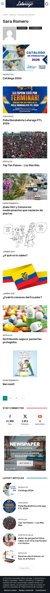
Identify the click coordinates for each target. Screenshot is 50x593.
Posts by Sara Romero (26, 15)
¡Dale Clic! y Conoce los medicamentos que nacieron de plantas (23, 210)
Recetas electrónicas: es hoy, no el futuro (31, 557)
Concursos (8, 116)
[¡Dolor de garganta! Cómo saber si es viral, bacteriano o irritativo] (9, 539)
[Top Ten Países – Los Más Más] (25, 145)
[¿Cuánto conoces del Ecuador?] (25, 277)
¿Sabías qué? (9, 252)
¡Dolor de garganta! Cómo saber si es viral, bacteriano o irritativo (32, 541)
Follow (25, 415)
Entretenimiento (10, 203)
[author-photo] (10, 33)
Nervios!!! (8, 384)
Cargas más (24, 568)
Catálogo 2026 (12, 78)
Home (5, 15)
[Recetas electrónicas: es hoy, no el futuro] (9, 556)
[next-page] (22, 398)
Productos (8, 74)
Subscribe (40, 415)
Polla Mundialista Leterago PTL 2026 (22, 122)
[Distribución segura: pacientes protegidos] (25, 318)
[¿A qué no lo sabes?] (25, 235)
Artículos (7, 161)
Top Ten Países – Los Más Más (21, 165)
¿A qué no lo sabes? (15, 255)
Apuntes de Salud (25, 535)
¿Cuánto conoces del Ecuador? (22, 297)
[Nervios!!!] (25, 363)
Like (10, 415)
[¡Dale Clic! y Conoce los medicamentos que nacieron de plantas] (25, 186)
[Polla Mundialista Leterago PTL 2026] (25, 99)
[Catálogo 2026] (25, 58)
